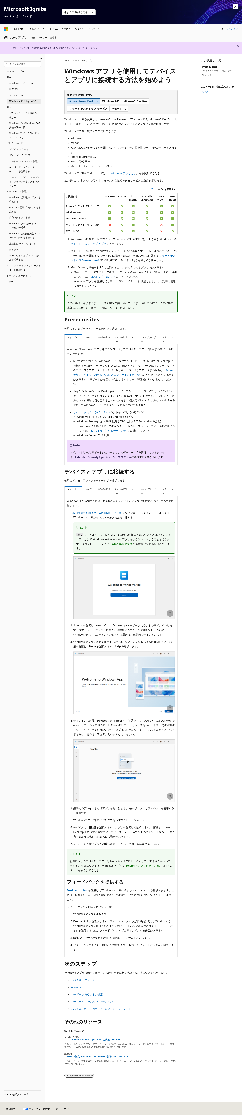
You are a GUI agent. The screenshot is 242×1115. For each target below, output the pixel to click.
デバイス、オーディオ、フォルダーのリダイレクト (101, 1009)
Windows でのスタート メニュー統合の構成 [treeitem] (24, 225)
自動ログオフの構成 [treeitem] (19, 217)
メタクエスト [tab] (168, 339)
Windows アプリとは (123, 173)
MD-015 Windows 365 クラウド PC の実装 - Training (92, 1039)
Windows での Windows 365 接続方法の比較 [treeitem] (24, 125)
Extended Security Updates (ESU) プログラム (103, 457)
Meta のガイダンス (101, 276)
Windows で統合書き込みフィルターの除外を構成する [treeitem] (25, 235)
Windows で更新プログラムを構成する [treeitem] (25, 199)
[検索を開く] (222, 29)
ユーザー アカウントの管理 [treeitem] (23, 161)
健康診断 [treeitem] (13, 249)
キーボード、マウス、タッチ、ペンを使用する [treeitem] (23, 169)
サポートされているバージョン (91, 412)
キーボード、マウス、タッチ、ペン (92, 1001)
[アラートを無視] (235, 6)
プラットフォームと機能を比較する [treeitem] (24, 115)
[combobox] (22, 64)
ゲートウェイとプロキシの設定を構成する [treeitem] (24, 257)
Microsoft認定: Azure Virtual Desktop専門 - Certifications (96, 1056)
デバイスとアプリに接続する (217, 70)
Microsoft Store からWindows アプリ (96, 513)
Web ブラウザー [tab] (148, 339)
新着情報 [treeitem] (13, 89)
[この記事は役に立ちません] (207, 92)
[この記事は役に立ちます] (203, 92)
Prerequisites (209, 66)
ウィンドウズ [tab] (72, 339)
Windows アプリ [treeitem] (15, 71)
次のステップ (209, 75)
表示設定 (76, 987)
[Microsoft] (6, 29)
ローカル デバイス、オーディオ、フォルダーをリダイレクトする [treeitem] (24, 181)
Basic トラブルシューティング (108, 430)
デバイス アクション (83, 980)
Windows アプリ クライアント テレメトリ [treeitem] (24, 135)
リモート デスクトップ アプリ (88, 244)
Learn (68, 60)
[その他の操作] (175, 60)
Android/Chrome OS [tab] (124, 339)
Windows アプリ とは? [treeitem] (21, 83)
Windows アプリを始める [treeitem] (23, 101)
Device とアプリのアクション (144, 865)
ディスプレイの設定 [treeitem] (19, 155)
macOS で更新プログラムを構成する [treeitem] (25, 209)
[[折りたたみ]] (41, 57)
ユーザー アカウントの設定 (87, 994)
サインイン (232, 28)
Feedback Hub (76, 890)
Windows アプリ (84, 60)
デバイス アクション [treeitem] (20, 149)
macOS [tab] (89, 337)
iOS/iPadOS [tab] (103, 337)
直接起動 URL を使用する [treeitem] (22, 243)
